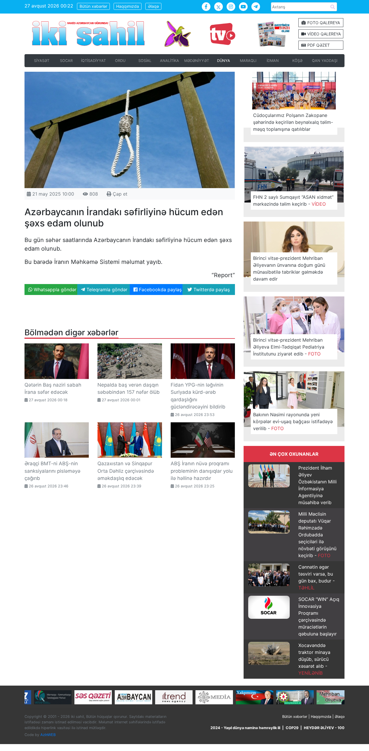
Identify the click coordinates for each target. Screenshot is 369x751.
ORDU (120, 60)
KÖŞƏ (297, 60)
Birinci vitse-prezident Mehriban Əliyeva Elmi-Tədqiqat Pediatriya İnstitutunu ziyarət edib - (288, 347)
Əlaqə (153, 6)
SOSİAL (144, 60)
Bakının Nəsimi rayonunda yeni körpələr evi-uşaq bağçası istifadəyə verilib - (293, 421)
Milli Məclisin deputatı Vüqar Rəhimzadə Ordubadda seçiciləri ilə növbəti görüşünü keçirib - (317, 534)
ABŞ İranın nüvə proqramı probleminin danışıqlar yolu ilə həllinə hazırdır (202, 471)
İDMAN (273, 60)
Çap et (119, 194)
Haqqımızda (127, 6)
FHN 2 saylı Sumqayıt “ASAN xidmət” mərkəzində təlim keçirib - (293, 200)
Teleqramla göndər (106, 289)
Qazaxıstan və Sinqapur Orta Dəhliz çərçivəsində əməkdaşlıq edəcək (125, 471)
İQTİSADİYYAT (93, 60)
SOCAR (66, 60)
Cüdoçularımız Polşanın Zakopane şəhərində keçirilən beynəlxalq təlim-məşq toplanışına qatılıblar (293, 122)
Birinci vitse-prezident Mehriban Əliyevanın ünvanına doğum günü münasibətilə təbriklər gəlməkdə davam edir (289, 268)
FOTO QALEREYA (323, 22)
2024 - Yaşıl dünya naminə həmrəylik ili (245, 728)
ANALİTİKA (169, 60)
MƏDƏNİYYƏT (196, 60)
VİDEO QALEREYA (323, 33)
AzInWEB (48, 735)
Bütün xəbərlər (93, 6)
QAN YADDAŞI (324, 60)
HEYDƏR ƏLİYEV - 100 (324, 728)
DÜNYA (223, 60)
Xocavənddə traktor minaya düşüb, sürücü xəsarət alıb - (314, 659)
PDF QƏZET (318, 45)
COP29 (292, 728)
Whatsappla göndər (54, 289)
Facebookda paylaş (160, 289)
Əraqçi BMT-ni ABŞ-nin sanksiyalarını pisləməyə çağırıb (52, 471)
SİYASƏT (41, 60)
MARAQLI (248, 60)
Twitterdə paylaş (211, 289)
